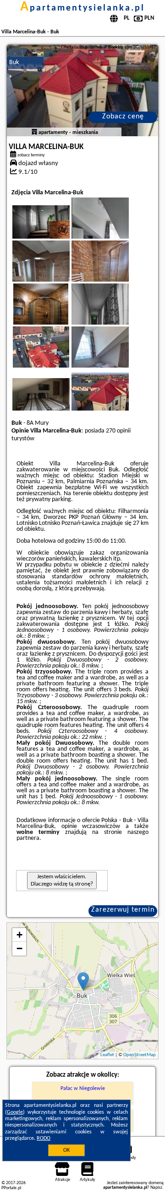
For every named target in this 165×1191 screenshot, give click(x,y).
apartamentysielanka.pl (82, 8)
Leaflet (107, 1054)
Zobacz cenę (123, 116)
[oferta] (34, 132)
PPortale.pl (11, 1188)
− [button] (19, 948)
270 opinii (118, 430)
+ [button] (19, 934)
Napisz (156, 1187)
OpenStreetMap (139, 1054)
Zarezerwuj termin (122, 909)
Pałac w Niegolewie (82, 1088)
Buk (14, 62)
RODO (43, 1138)
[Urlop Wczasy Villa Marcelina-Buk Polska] (53, 230)
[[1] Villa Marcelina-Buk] (83, 90)
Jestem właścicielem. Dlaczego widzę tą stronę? (62, 880)
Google (15, 1112)
